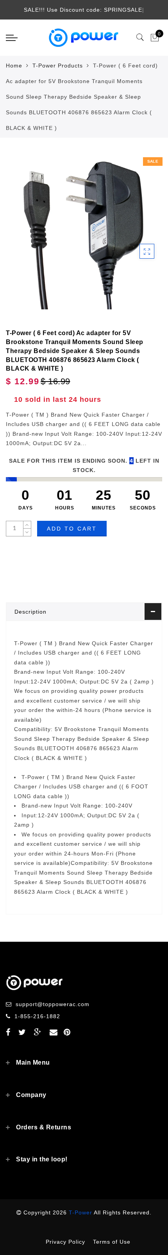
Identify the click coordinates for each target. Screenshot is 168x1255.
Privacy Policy (65, 1242)
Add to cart (72, 528)
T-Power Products (57, 65)
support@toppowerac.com (52, 1004)
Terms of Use (111, 1242)
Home (14, 65)
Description (30, 612)
